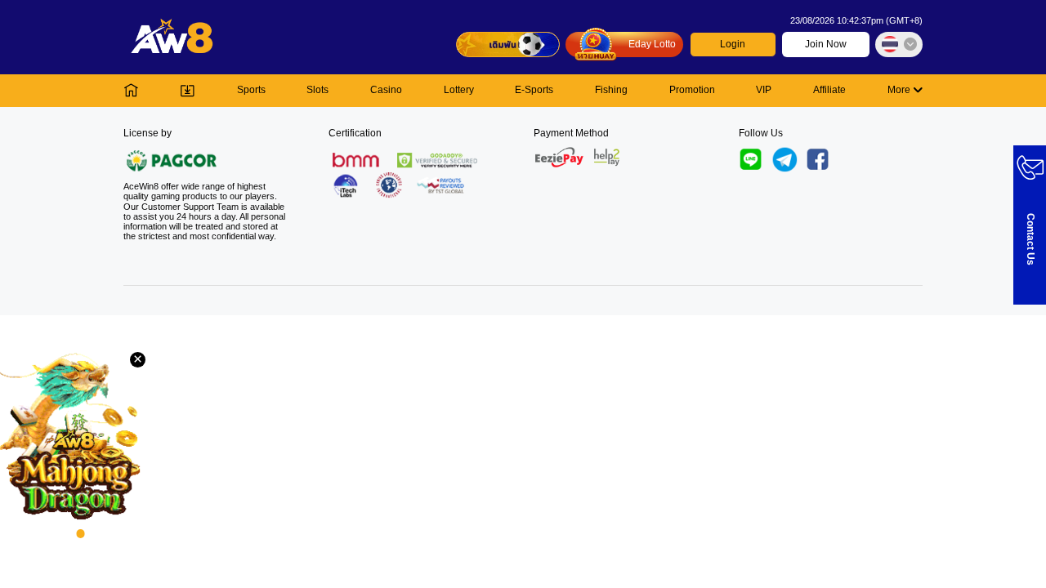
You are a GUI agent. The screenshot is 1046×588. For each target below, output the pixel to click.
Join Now (826, 44)
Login (732, 44)
